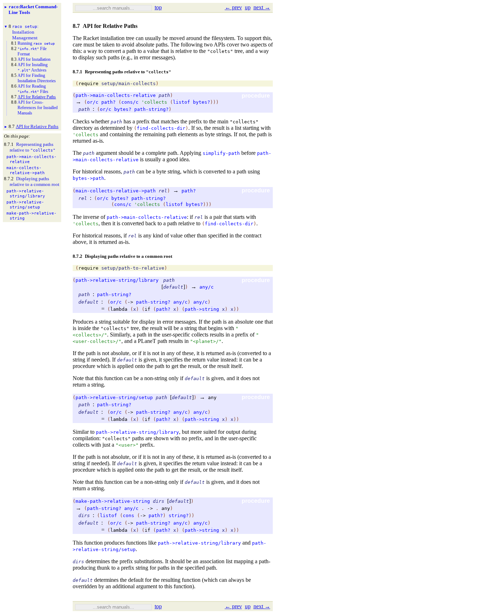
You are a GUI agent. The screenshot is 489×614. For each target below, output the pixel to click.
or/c (92, 102)
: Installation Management (25, 32)
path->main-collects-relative (116, 95)
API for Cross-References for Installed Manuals (38, 108)
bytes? (201, 102)
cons (128, 515)
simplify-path (221, 153)
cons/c (130, 102)
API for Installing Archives (33, 67)
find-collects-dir (161, 128)
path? (108, 102)
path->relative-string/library (117, 280)
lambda (118, 309)
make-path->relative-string (113, 501)
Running (36, 43)
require (88, 83)
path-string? (151, 109)
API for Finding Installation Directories (37, 78)
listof (181, 102)
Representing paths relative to (32, 147)
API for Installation (34, 59)
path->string (202, 309)
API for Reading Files (33, 89)
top (158, 7)
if (147, 309)
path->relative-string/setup (114, 397)
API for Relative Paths (37, 96)
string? (179, 515)
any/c (206, 287)
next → (261, 7)
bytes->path (88, 178)
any (212, 397)
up (248, 7)
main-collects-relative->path (116, 190)
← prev (233, 7)
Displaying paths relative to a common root (34, 181)
